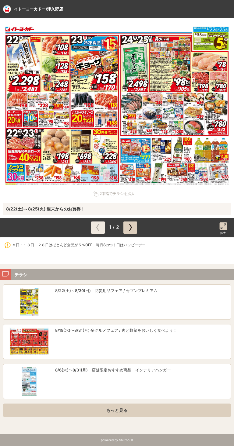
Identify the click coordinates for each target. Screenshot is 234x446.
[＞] (130, 227)
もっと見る (117, 410)
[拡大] (223, 225)
